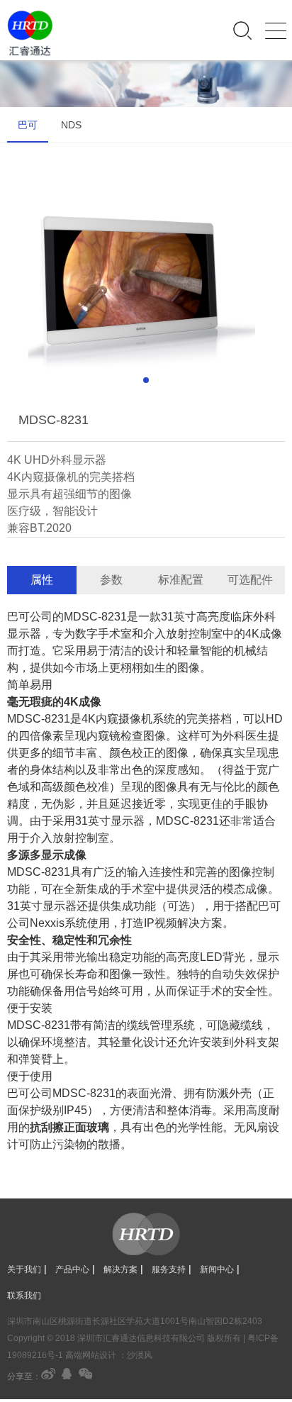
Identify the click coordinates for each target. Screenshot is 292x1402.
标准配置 (180, 580)
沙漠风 (139, 1355)
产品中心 (72, 1269)
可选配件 (250, 580)
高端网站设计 (90, 1355)
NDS (71, 124)
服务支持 (169, 1269)
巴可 (28, 124)
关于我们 (24, 1269)
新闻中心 (217, 1269)
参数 (111, 580)
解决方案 (120, 1269)
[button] (146, 380)
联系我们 (24, 1296)
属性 (41, 580)
